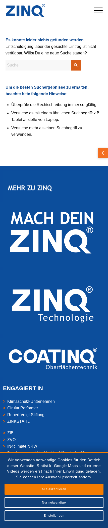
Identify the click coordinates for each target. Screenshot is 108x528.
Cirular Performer (22, 408)
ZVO (11, 440)
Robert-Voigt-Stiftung (25, 415)
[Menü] (96, 10)
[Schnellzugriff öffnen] (103, 153)
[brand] (44, 10)
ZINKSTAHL (18, 421)
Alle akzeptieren (54, 489)
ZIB (10, 433)
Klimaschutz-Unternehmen (31, 401)
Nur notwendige (54, 502)
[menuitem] (96, 10)
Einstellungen (54, 515)
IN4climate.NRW (22, 446)
